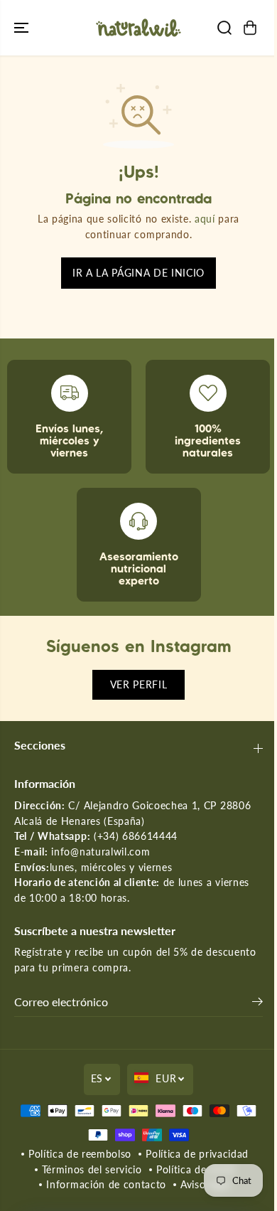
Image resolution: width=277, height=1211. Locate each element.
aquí (205, 219)
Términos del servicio (92, 1169)
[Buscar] (224, 28)
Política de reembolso (79, 1154)
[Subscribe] (257, 1003)
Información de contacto (106, 1184)
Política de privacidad (197, 1154)
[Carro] (250, 28)
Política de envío (196, 1169)
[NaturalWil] (138, 28)
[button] (22, 28)
